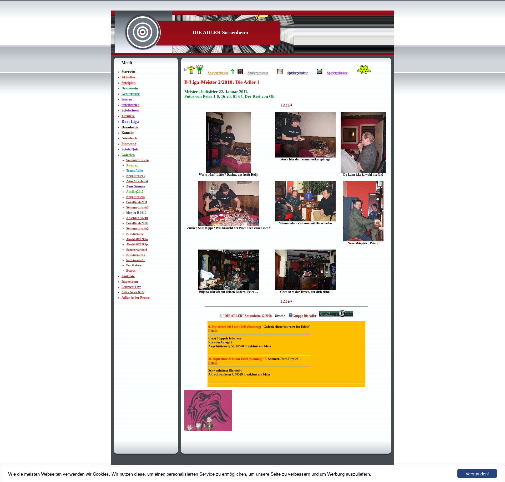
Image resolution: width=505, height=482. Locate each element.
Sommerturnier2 (137, 228)
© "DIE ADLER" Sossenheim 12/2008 (246, 316)
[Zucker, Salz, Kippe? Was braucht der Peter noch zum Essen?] (228, 225)
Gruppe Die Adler (304, 316)
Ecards (131, 270)
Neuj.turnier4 (135, 197)
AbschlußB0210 (137, 218)
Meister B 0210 (136, 213)
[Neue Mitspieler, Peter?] (363, 240)
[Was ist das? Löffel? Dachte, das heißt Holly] (228, 172)
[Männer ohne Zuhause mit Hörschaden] (305, 220)
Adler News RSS (133, 292)
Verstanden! (477, 473)
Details (213, 338)
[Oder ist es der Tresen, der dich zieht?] (305, 289)
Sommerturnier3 (137, 207)
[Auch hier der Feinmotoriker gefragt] (305, 156)
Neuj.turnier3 (135, 176)
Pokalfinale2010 (137, 223)
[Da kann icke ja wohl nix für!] (363, 172)
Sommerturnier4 (137, 160)
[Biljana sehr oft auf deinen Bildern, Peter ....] (228, 289)
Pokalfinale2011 (136, 202)
